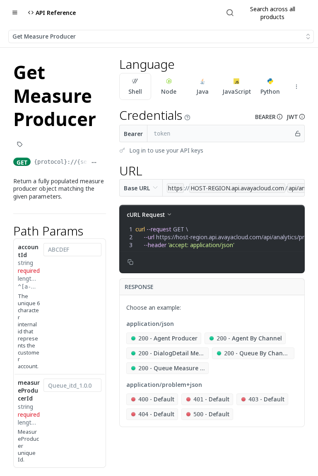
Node (168, 91)
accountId (28, 251)
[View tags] (20, 145)
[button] (187, 117)
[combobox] (72, 249)
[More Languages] (296, 86)
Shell (135, 91)
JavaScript (236, 91)
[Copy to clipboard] (103, 163)
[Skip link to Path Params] (8, 231)
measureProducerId (29, 390)
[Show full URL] (94, 163)
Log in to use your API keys (166, 150)
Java (202, 91)
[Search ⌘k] (266, 12)
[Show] (297, 133)
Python (270, 91)
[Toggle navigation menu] (15, 12)
